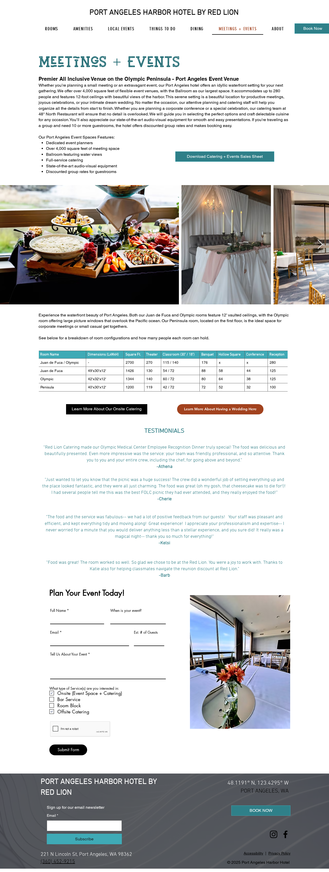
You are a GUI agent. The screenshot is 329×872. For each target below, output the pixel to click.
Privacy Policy (279, 853)
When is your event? (126, 610)
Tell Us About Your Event (68, 654)
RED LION (223, 12)
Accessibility (253, 853)
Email (54, 632)
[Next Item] (320, 245)
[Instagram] (274, 834)
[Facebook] (285, 834)
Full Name (58, 610)
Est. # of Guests (146, 632)
